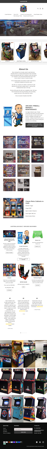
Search (4, 428)
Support (37, 285)
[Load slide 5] (25, 332)
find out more (9, 252)
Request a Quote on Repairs (23, 259)
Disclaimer (5, 431)
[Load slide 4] (24, 332)
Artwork (9, 290)
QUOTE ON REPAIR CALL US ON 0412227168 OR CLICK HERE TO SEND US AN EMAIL (34, 125)
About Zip (5, 429)
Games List (37, 246)
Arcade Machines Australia (33, 446)
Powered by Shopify (41, 446)
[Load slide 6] (26, 332)
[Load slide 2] (21, 332)
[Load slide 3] (23, 332)
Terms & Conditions (6, 433)
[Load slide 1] (20, 332)
